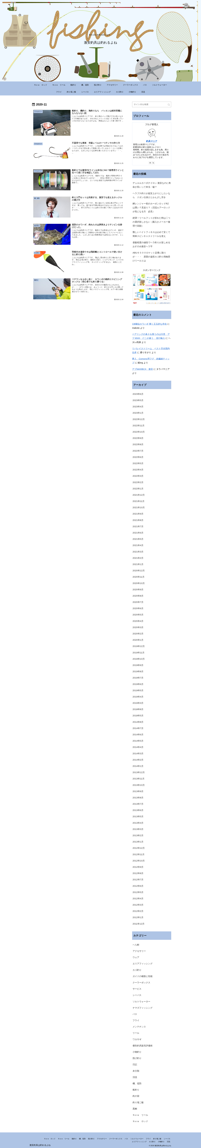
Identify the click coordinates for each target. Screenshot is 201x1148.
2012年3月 (138, 905)
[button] (169, 105)
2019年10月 (139, 659)
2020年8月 (138, 596)
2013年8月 (138, 797)
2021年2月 (138, 558)
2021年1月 (138, 564)
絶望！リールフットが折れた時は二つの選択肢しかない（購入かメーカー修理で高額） (151, 222)
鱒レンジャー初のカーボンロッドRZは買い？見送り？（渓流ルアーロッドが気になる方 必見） (151, 207)
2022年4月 (138, 469)
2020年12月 (139, 570)
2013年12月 (139, 772)
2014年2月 (138, 760)
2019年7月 (138, 678)
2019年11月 (138, 652)
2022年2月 (138, 482)
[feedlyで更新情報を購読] (150, 162)
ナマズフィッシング (142, 1008)
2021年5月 (138, 539)
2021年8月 (138, 520)
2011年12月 (138, 924)
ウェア (136, 957)
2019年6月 (138, 684)
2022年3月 (138, 476)
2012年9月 (138, 867)
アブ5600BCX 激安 (142, 369)
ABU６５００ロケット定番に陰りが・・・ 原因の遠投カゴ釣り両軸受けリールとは (151, 257)
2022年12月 (139, 419)
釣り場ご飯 (138, 1102)
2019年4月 (138, 697)
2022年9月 (138, 438)
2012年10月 (139, 860)
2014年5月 (138, 741)
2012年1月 (138, 917)
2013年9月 (138, 791)
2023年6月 (138, 394)
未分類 (136, 1071)
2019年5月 (138, 690)
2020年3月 (138, 627)
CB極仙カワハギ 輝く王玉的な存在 (149, 324)
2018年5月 (138, 715)
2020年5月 (138, 614)
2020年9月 (138, 589)
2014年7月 (138, 728)
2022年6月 (138, 457)
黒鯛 (135, 1108)
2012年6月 (138, 886)
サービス (137, 989)
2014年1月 (138, 766)
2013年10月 (139, 785)
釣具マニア (151, 141)
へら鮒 (136, 945)
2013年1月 (138, 842)
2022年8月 (138, 444)
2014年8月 (138, 722)
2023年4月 (138, 406)
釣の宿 (136, 1096)
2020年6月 (138, 608)
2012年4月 (138, 898)
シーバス (137, 995)
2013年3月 (138, 829)
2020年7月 (138, 602)
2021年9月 (138, 514)
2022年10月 (139, 432)
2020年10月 (139, 583)
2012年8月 (138, 873)
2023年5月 (138, 400)
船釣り (136, 1090)
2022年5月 (138, 463)
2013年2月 (138, 835)
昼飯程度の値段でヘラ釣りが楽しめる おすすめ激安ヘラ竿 (152, 244)
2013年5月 (138, 816)
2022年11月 (138, 425)
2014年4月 (138, 747)
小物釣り (137, 1052)
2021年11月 (138, 501)
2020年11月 (138, 577)
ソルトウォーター (141, 1001)
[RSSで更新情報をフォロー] (153, 162)
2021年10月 (139, 507)
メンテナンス (139, 1026)
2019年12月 (139, 646)
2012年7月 (138, 879)
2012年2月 (138, 911)
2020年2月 (138, 633)
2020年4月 (138, 621)
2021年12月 (139, 495)
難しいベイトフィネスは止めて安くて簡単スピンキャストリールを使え (151, 234)
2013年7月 (138, 804)
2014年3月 (138, 753)
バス (135, 1014)
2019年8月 (138, 671)
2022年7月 (138, 451)
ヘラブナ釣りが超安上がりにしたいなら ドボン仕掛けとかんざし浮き (151, 195)
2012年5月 (138, 892)
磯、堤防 (137, 1083)
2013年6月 (138, 810)
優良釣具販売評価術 (142, 1045)
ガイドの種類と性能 (142, 976)
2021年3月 (138, 551)
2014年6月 (138, 734)
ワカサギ (137, 1039)
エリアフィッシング (142, 963)
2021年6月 (138, 533)
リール (136, 1033)
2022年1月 (138, 488)
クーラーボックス (141, 982)
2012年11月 (138, 854)
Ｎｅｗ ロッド (140, 1121)
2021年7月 (138, 526)
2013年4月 (138, 823)
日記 (135, 1064)
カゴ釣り (137, 970)
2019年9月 (138, 665)
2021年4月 (138, 545)
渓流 (135, 1077)
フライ (136, 1020)
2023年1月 (138, 413)
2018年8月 (138, 709)
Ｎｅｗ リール (140, 1115)
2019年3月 (138, 703)
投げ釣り (137, 1058)
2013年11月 (138, 778)
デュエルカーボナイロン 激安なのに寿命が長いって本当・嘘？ (152, 185)
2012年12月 (139, 848)
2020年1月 (138, 640)
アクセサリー (139, 951)
